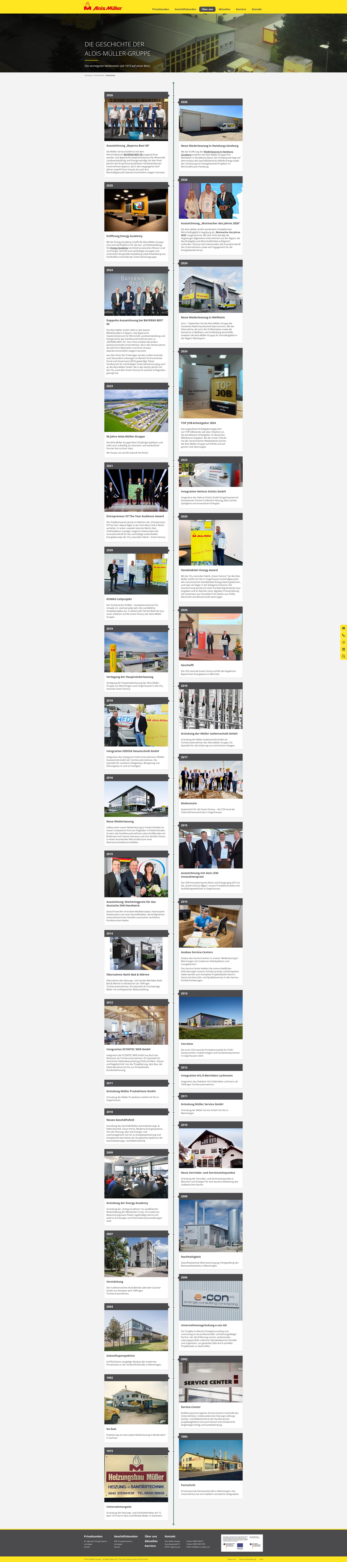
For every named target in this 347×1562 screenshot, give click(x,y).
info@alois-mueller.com (201, 1547)
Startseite (88, 75)
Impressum (231, 1559)
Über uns (207, 9)
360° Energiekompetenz (123, 1541)
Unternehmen (99, 75)
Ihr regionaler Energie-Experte (95, 1541)
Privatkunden (160, 9)
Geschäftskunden (185, 9)
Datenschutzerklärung (247, 1559)
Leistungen (88, 1544)
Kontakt (257, 9)
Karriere (241, 9)
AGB (261, 1559)
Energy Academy (119, 247)
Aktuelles (224, 9)
